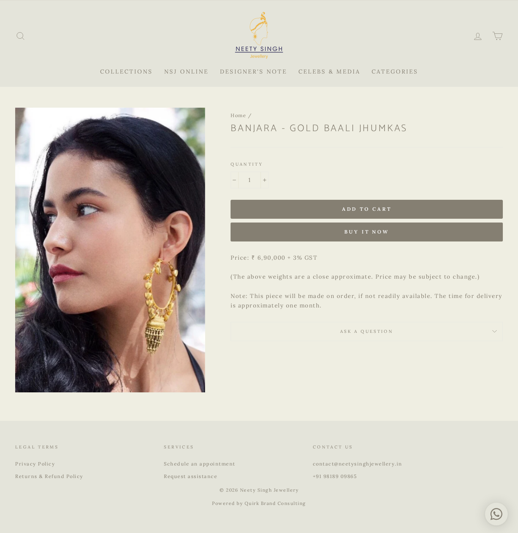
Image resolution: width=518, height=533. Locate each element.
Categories (395, 71)
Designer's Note (253, 71)
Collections (126, 71)
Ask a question (366, 331)
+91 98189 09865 (335, 476)
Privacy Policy (35, 464)
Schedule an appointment (199, 464)
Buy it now (366, 232)
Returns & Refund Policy (49, 476)
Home (238, 115)
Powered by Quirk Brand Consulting (259, 503)
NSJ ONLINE (186, 71)
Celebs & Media (329, 71)
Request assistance (190, 476)
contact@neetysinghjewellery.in (357, 464)
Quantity (247, 164)
